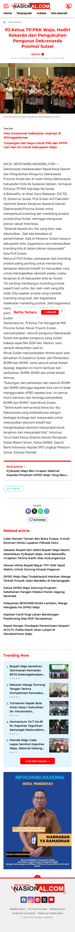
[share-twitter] (34, 511)
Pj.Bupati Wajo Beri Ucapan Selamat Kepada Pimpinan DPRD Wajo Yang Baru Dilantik (36, 473)
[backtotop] (37, 878)
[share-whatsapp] (40, 511)
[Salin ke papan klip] (46, 511)
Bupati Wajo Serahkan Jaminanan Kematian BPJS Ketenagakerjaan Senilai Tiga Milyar (26, 670)
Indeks (41, 13)
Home (7, 13)
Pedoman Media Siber (50, 913)
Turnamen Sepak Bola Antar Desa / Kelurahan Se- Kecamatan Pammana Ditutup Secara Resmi (26, 707)
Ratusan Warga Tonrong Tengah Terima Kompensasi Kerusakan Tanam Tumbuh (27, 689)
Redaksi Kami (17, 909)
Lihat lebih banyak (36, 761)
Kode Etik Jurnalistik (23, 913)
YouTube (54, 904)
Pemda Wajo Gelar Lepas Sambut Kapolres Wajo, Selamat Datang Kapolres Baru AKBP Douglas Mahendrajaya (27, 744)
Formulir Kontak (37, 909)
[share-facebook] (28, 511)
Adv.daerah (59, 13)
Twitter (46, 904)
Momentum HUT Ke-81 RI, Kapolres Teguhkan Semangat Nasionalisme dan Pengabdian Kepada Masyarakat (28, 726)
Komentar (39, 519)
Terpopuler (24, 13)
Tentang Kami (57, 909)
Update (51, 312)
